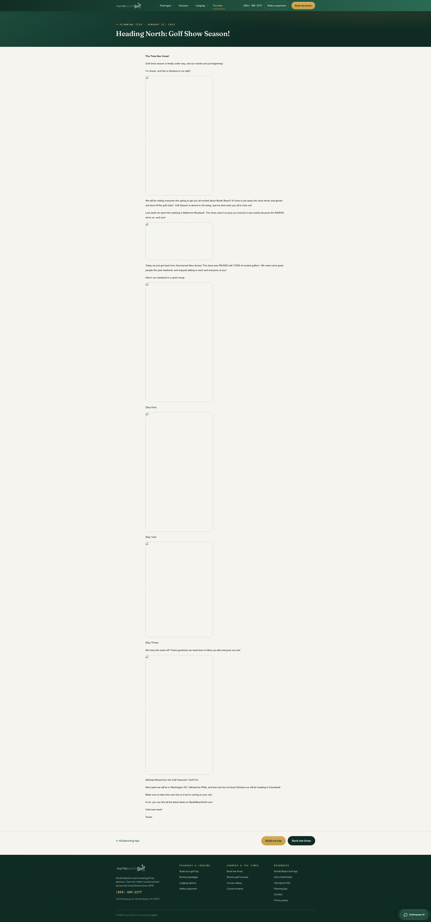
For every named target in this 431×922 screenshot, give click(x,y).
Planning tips (131, 24)
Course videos (234, 882)
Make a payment (277, 5)
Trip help (217, 5)
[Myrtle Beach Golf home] (129, 5)
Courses (183, 5)
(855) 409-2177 (252, 5)
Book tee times (303, 5)
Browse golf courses (237, 877)
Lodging (200, 5)
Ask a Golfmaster (283, 877)
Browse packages (188, 877)
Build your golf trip (188, 871)
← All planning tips (127, 840)
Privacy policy (281, 900)
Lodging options (187, 882)
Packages (165, 5)
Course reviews (235, 888)
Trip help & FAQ (282, 882)
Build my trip (273, 840)
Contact (278, 894)
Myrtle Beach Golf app (285, 871)
